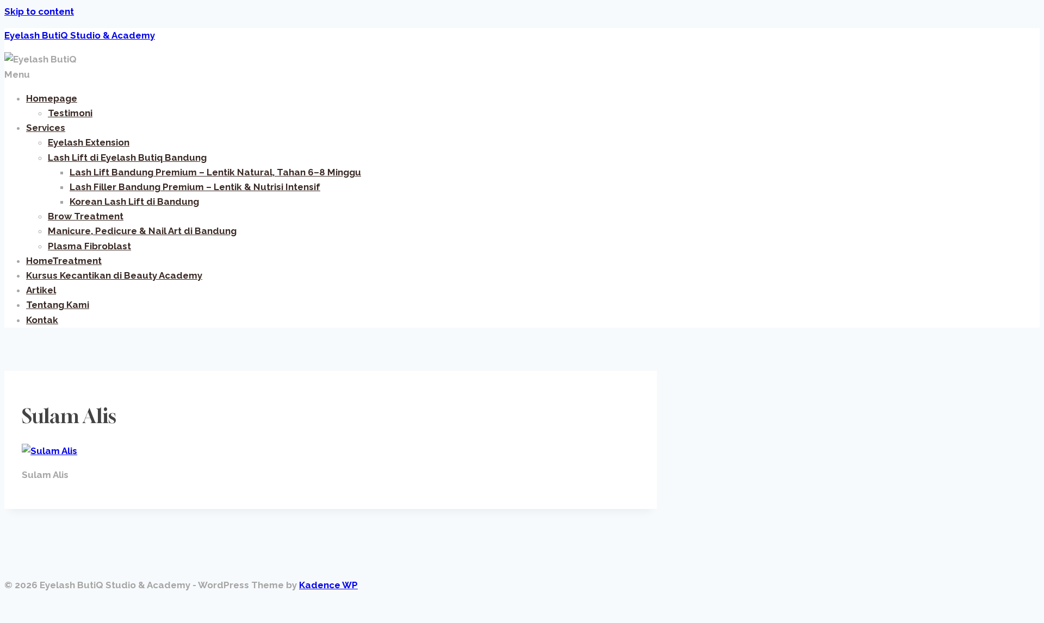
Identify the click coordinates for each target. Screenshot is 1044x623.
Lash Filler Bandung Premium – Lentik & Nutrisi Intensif (195, 186)
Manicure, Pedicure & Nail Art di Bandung (142, 230)
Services (45, 127)
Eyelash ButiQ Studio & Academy (79, 35)
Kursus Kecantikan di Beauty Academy (114, 275)
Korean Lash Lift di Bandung (134, 201)
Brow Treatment (85, 216)
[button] (522, 74)
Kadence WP (328, 585)
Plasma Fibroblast (89, 246)
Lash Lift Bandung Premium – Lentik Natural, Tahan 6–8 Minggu (215, 172)
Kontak (42, 319)
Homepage (51, 98)
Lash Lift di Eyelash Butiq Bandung (127, 157)
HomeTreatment (64, 260)
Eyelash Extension (88, 142)
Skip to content (39, 11)
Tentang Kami (57, 304)
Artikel (41, 290)
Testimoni (70, 113)
